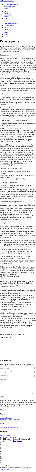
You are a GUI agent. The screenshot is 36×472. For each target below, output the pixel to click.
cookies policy (4, 469)
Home (6, 22)
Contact (6, 18)
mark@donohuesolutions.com (9, 427)
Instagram (14, 437)
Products (7, 11)
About (6, 17)
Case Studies (8, 15)
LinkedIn (8, 437)
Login (6, 8)
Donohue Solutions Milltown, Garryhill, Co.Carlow (10, 419)
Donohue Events (9, 6)
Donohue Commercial (11, 4)
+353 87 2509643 (5, 435)
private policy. (17, 406)
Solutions (7, 13)
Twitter (2, 437)
